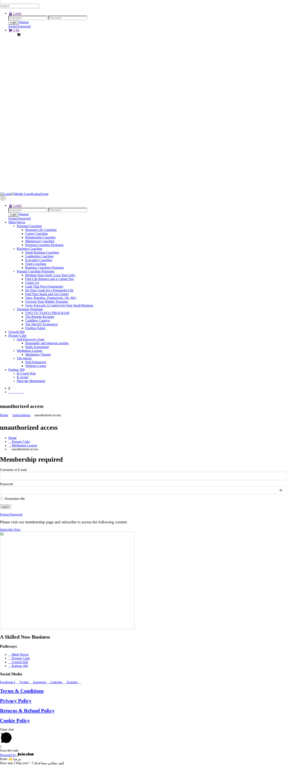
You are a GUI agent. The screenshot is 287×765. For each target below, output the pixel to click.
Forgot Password (11, 514)
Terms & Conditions (22, 691)
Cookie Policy (15, 720)
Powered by (8, 755)
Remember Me (14, 498)
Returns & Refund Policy (27, 710)
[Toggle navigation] (2, 198)
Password (6, 484)
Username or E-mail (13, 470)
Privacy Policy (16, 700)
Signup (24, 22)
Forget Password (19, 26)
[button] (10, 529)
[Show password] (281, 490)
